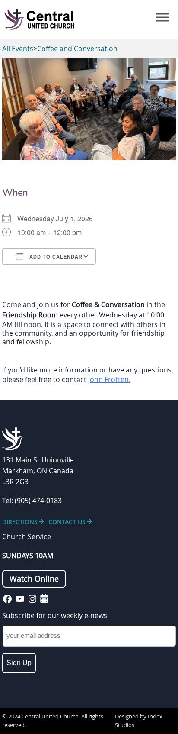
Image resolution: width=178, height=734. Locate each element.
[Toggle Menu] (162, 17)
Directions (20, 521)
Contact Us (67, 521)
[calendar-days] (44, 598)
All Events (17, 48)
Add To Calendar (55, 256)
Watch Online (34, 579)
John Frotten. (109, 379)
